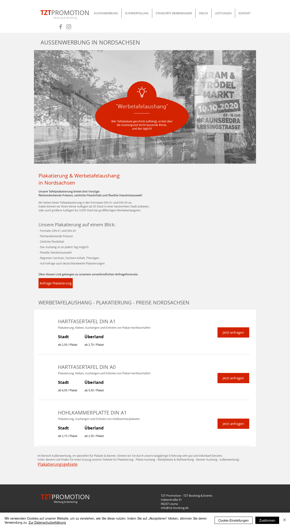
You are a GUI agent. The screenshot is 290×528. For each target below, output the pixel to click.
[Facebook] (60, 26)
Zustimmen (267, 520)
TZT (45, 12)
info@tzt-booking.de (174, 508)
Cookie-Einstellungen (233, 520)
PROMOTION (70, 12)
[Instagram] (68, 26)
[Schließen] (284, 520)
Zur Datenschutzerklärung (47, 522)
